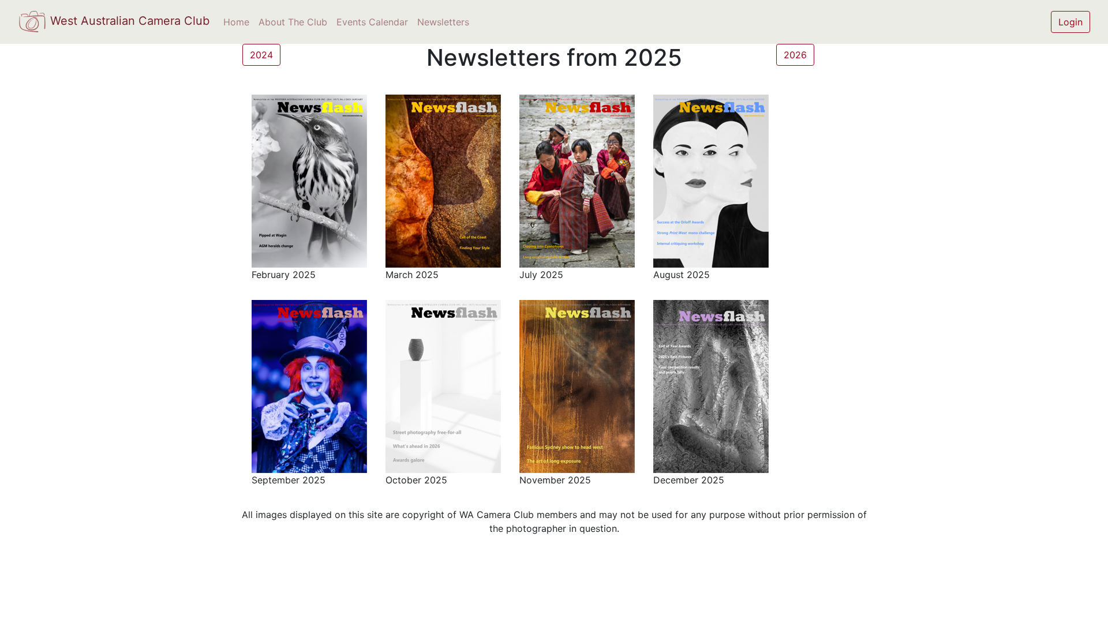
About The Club (293, 22)
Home (236, 22)
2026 (795, 55)
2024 (261, 55)
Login (1070, 22)
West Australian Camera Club (128, 21)
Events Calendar (372, 22)
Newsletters (443, 22)
